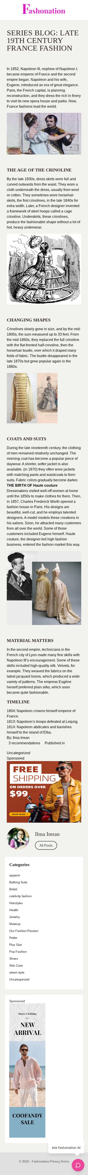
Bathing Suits (18, 882)
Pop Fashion (18, 951)
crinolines (60, 216)
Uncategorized (18, 753)
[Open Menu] (7, 10)
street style (16, 972)
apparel (14, 875)
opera (34, 101)
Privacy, (55, 1161)
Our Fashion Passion (23, 931)
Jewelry (14, 917)
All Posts (46, 845)
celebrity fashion (20, 896)
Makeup (15, 924)
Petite (13, 938)
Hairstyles (16, 903)
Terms (64, 1161)
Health (13, 910)
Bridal (13, 889)
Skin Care (16, 965)
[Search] (79, 10)
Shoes (13, 958)
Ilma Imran (21, 738)
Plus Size (15, 944)
